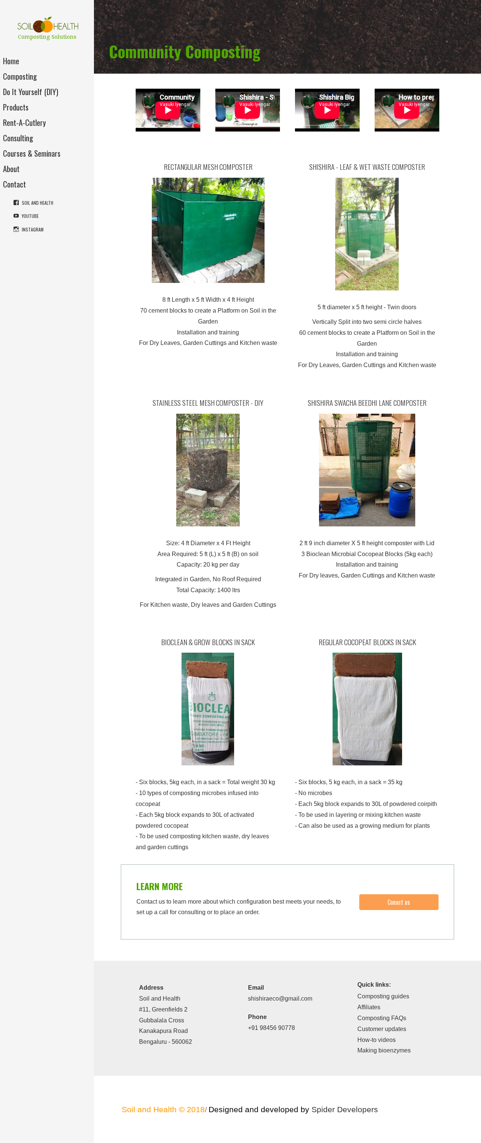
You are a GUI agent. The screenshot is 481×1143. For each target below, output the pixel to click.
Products (16, 107)
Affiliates (368, 1007)
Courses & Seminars (32, 153)
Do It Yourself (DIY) (30, 91)
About (11, 168)
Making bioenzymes (384, 1050)
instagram (33, 229)
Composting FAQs (381, 1018)
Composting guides (383, 996)
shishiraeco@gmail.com (280, 998)
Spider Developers (345, 1109)
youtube (30, 216)
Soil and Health (37, 203)
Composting (20, 76)
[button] (399, 902)
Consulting (18, 138)
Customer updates (381, 1029)
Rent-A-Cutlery (24, 122)
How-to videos (376, 1040)
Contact (14, 184)
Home (11, 61)
